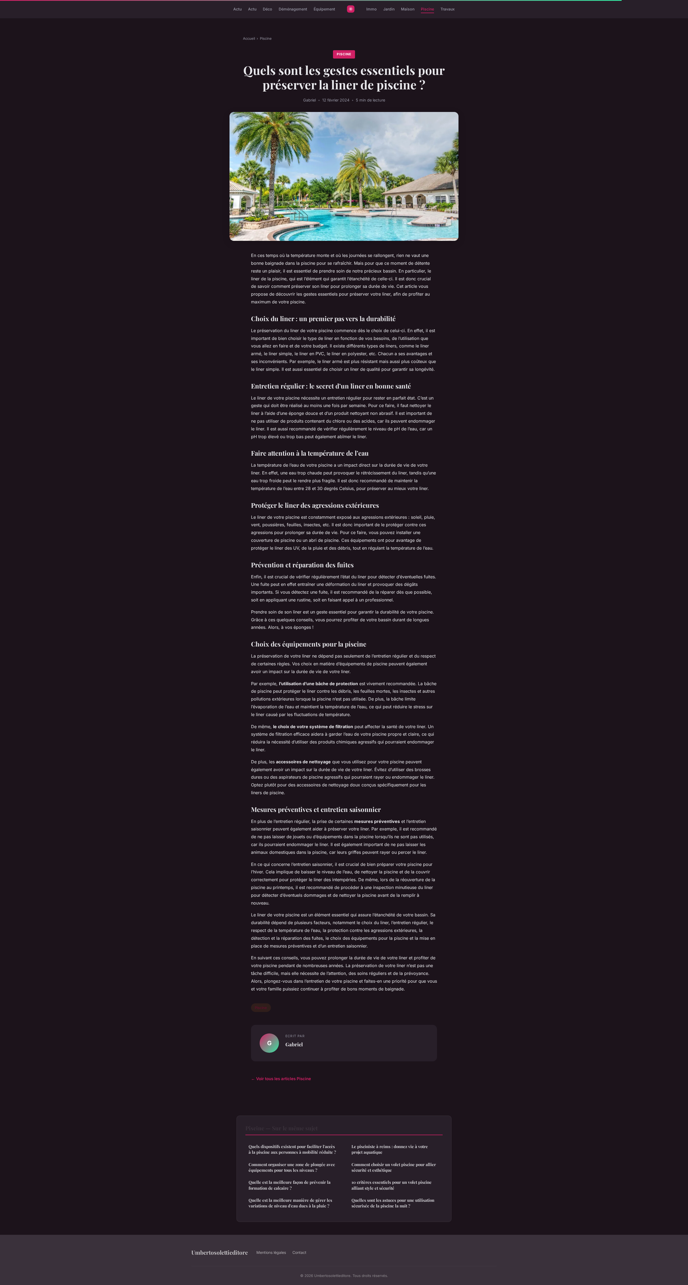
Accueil (249, 38)
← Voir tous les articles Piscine (281, 1078)
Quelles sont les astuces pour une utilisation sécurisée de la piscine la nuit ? (393, 1202)
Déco (267, 9)
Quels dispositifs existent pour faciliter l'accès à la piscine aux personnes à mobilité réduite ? (292, 1149)
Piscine (427, 9)
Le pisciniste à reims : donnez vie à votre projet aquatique (390, 1149)
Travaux (447, 9)
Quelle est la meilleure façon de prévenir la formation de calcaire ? (290, 1184)
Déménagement (293, 9)
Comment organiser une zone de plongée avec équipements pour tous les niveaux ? (292, 1167)
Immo (371, 9)
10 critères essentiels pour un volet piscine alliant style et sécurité (392, 1184)
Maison (407, 9)
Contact (299, 1252)
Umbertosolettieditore (219, 1252)
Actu (237, 9)
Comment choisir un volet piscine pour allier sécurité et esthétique (394, 1167)
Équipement (324, 9)
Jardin (389, 9)
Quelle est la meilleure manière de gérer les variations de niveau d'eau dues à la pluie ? (290, 1202)
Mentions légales (271, 1252)
